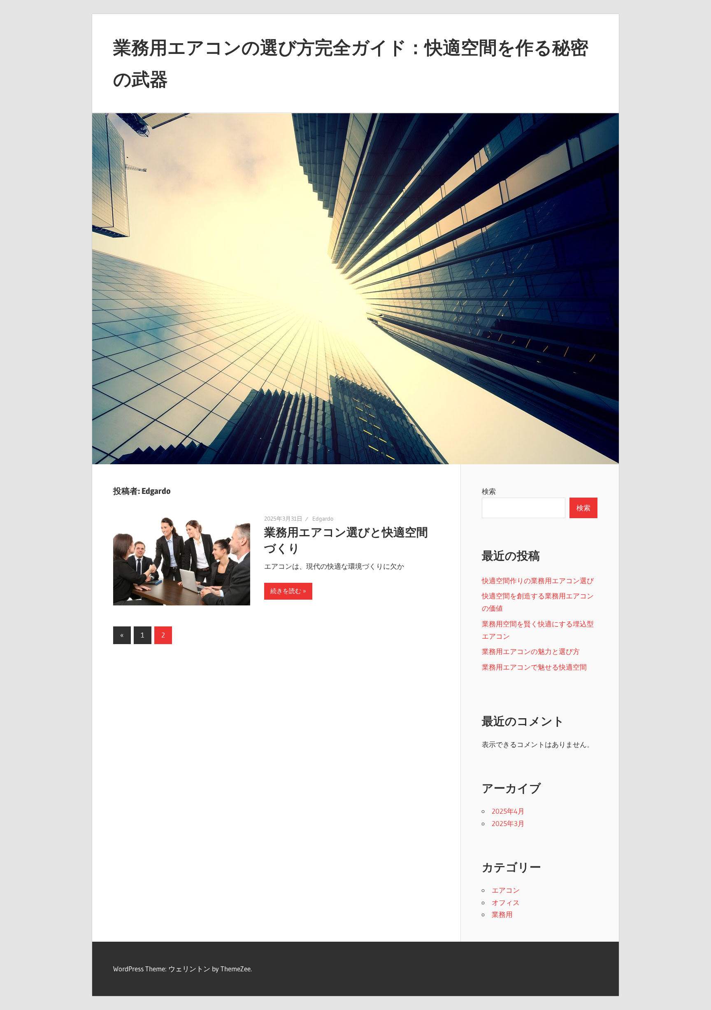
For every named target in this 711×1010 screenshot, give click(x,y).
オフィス (506, 902)
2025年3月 (508, 823)
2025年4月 (508, 811)
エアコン (506, 890)
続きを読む (285, 591)
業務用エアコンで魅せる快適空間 (534, 667)
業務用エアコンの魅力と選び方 (531, 651)
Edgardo (322, 518)
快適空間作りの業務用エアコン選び (538, 580)
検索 (489, 491)
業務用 (502, 914)
